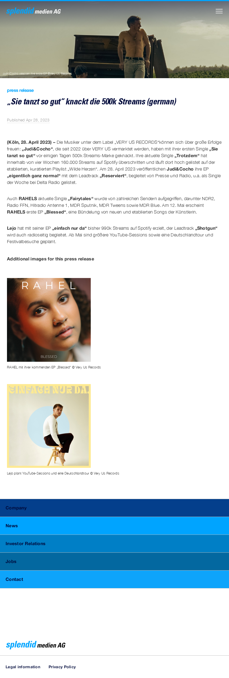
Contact (14, 579)
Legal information (23, 666)
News (12, 525)
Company (16, 507)
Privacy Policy (62, 666)
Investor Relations (26, 543)
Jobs (11, 561)
